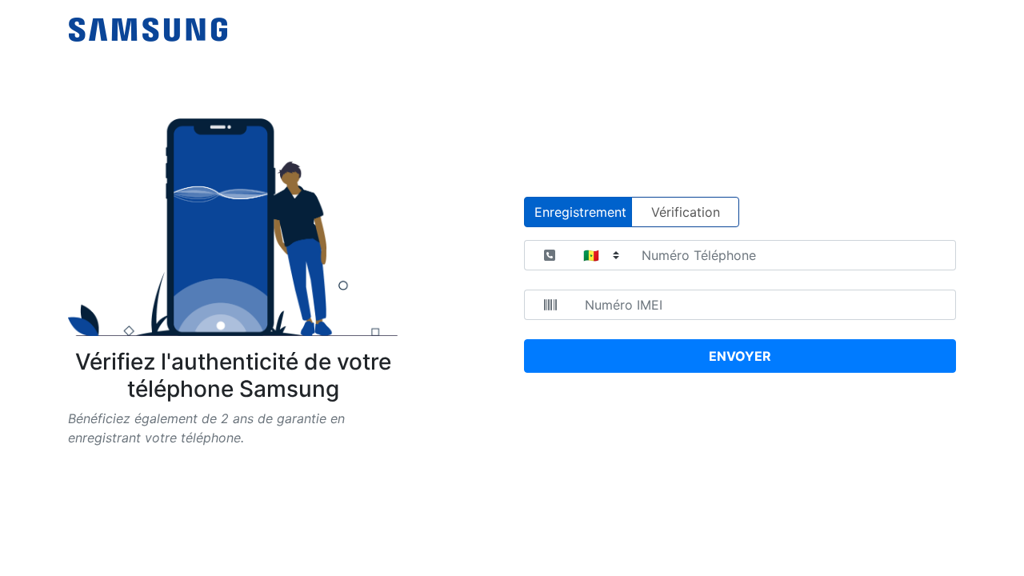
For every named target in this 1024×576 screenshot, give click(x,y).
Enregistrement (580, 212)
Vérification (685, 212)
